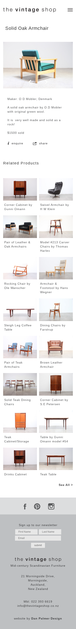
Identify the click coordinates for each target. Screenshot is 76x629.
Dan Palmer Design (46, 618)
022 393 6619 (41, 601)
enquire (17, 143)
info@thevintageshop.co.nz (38, 605)
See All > (66, 485)
